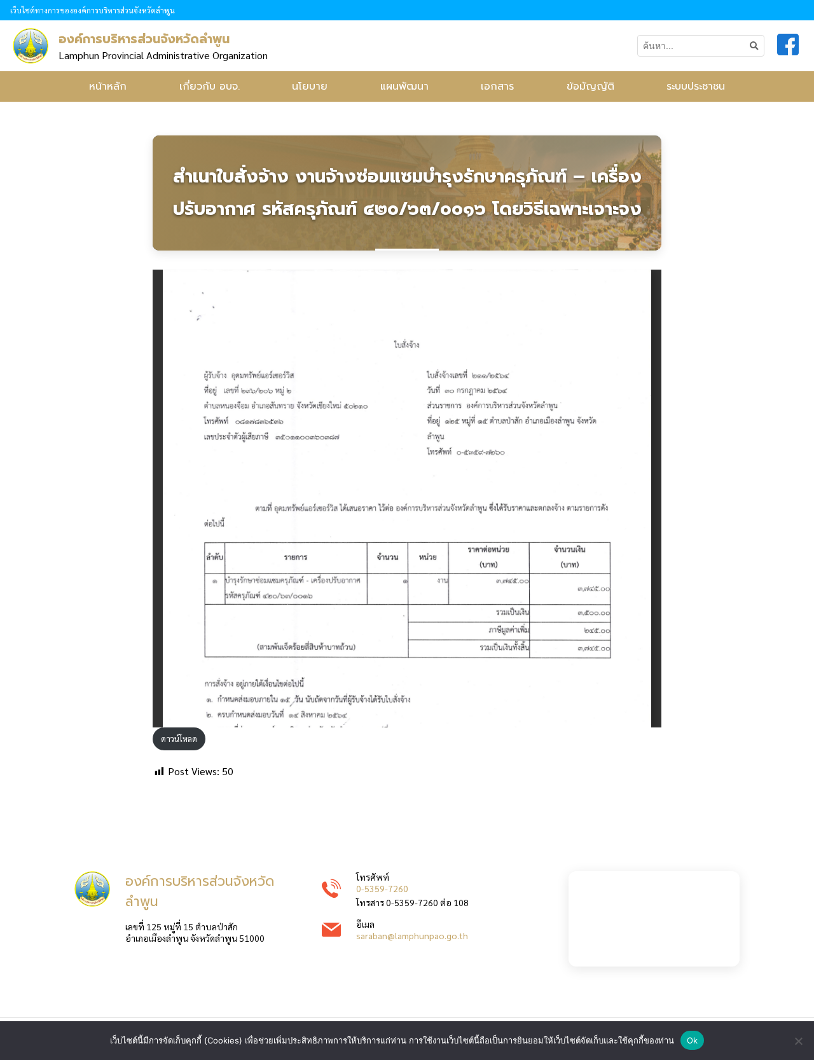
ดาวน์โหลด (179, 738)
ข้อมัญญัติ (590, 86)
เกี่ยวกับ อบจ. (209, 86)
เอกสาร (497, 86)
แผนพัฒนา (404, 86)
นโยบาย (310, 86)
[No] (798, 1041)
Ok (692, 1040)
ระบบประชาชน (695, 86)
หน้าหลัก (108, 86)
